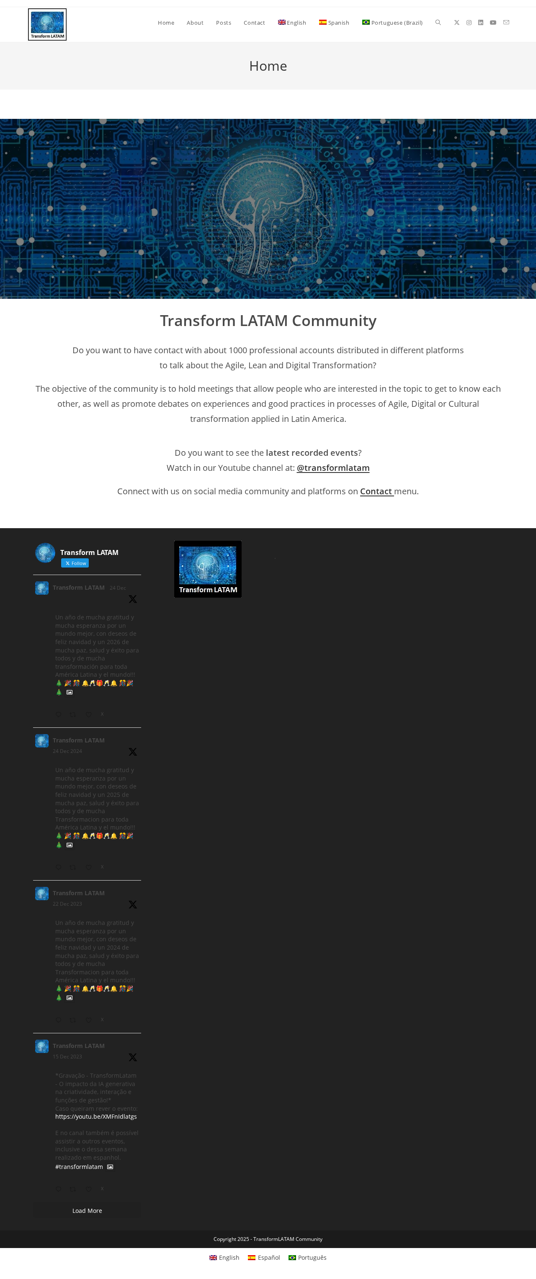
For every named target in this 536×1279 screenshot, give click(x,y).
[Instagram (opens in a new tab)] (469, 23)
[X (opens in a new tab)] (457, 23)
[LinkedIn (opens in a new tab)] (481, 23)
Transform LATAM (79, 587)
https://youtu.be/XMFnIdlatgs (96, 1116)
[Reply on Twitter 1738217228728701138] (60, 1020)
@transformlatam (333, 467)
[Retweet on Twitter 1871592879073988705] (75, 868)
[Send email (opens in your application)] (506, 22)
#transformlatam (79, 1167)
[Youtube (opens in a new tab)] (493, 23)
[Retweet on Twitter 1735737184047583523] (75, 1190)
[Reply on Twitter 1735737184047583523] (60, 1190)
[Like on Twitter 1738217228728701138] (91, 1020)
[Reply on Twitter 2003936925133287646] (60, 715)
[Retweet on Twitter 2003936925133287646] (75, 715)
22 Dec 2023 (67, 903)
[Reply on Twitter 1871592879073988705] (60, 868)
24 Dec (118, 587)
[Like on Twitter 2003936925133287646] (91, 715)
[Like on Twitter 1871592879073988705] (91, 868)
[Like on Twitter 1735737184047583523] (91, 1190)
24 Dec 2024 (67, 751)
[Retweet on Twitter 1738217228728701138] (75, 1020)
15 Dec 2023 (67, 1056)
